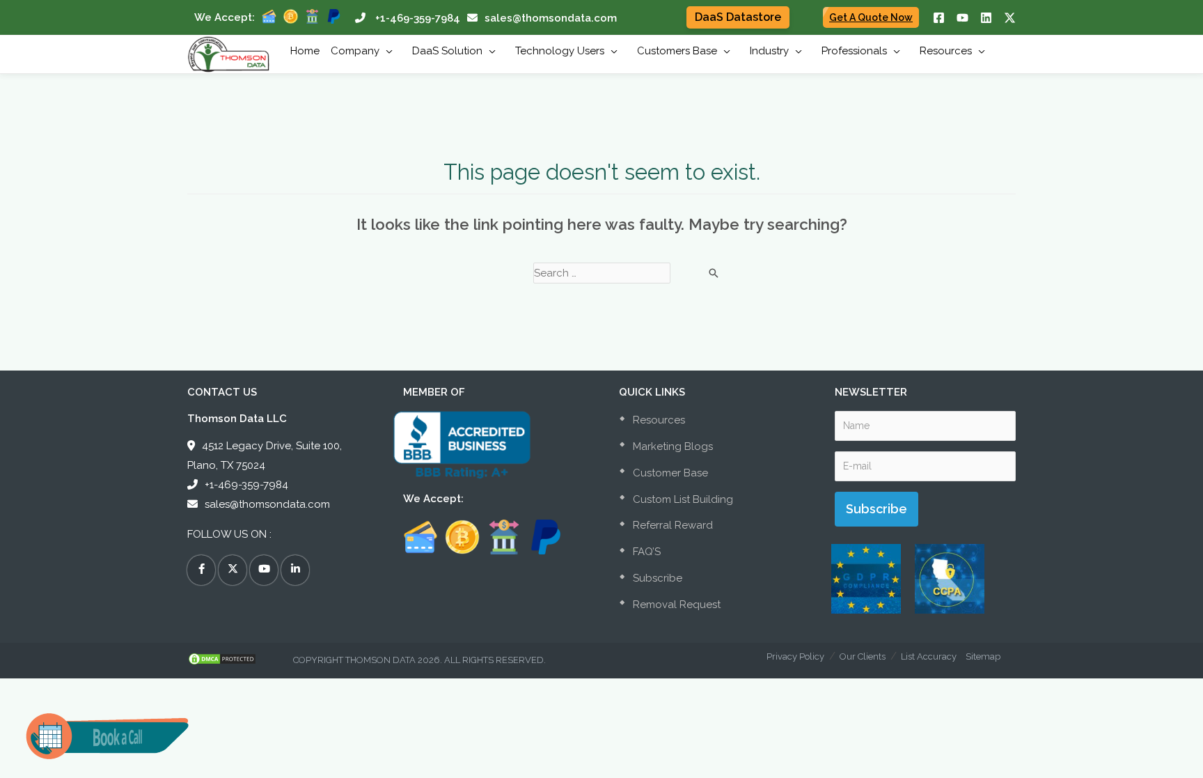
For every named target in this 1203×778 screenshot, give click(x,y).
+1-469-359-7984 (417, 18)
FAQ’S (645, 551)
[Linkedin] (986, 18)
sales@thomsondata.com (551, 18)
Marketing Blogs (671, 446)
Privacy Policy (795, 656)
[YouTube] (962, 18)
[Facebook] (939, 18)
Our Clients (863, 656)
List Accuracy (929, 656)
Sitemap (983, 656)
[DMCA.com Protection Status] (240, 659)
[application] (386, 51)
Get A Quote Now (871, 17)
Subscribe (656, 578)
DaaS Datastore (738, 17)
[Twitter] (1010, 18)
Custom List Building (681, 499)
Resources (657, 420)
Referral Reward (671, 525)
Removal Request (675, 604)
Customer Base (669, 473)
